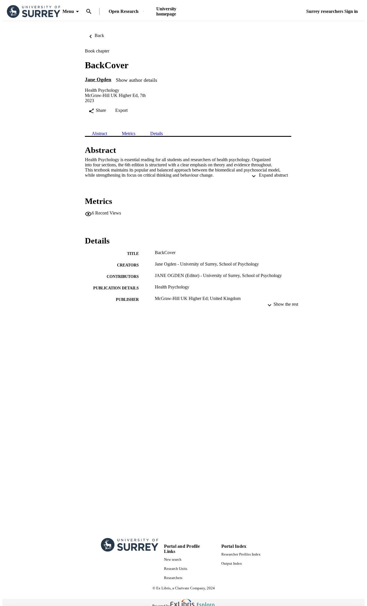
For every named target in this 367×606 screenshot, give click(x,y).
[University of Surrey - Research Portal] (33, 11)
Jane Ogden (98, 79)
